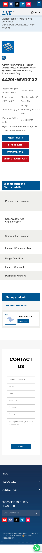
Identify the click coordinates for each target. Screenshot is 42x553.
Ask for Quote (15, 137)
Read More (23, 321)
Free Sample (15, 144)
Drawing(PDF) (15, 151)
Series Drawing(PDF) (15, 158)
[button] (36, 547)
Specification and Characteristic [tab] (14, 185)
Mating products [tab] (16, 297)
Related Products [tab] (16, 305)
